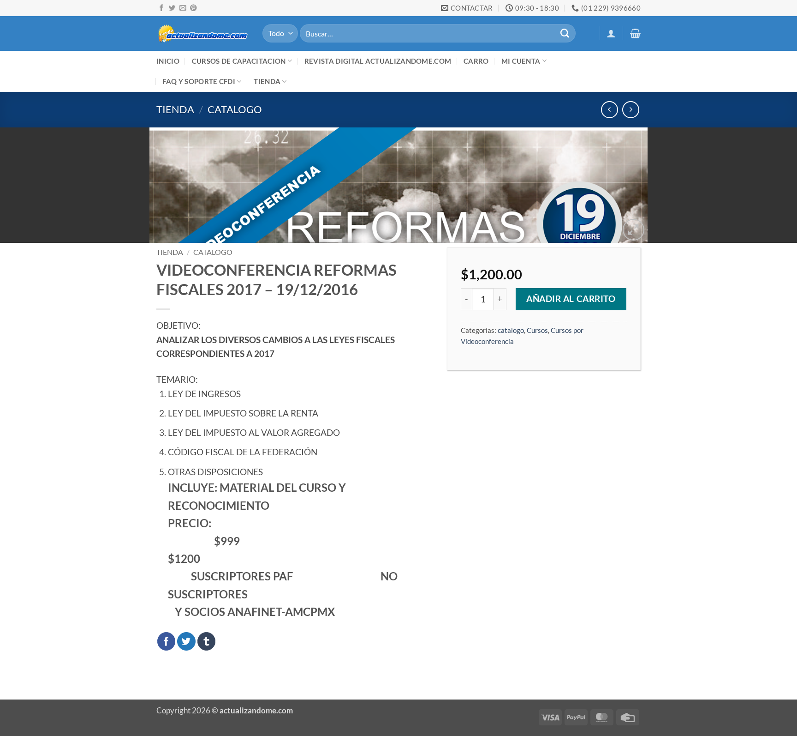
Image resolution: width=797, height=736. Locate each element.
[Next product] (609, 109)
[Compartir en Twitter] (186, 641)
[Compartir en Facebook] (166, 641)
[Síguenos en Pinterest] (193, 8)
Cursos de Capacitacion (239, 61)
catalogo (235, 109)
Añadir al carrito (571, 299)
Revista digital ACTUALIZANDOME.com (377, 61)
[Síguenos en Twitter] (172, 8)
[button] (611, 33)
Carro (476, 61)
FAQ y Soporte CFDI (198, 81)
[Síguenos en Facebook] (161, 8)
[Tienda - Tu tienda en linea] (202, 33)
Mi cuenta (521, 61)
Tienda (267, 81)
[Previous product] (630, 109)
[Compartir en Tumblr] (206, 641)
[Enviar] (564, 33)
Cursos (537, 330)
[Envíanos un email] (182, 8)
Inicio (167, 61)
